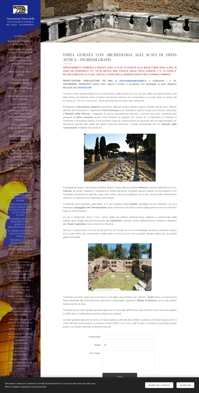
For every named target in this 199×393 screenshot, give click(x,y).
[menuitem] (20, 36)
